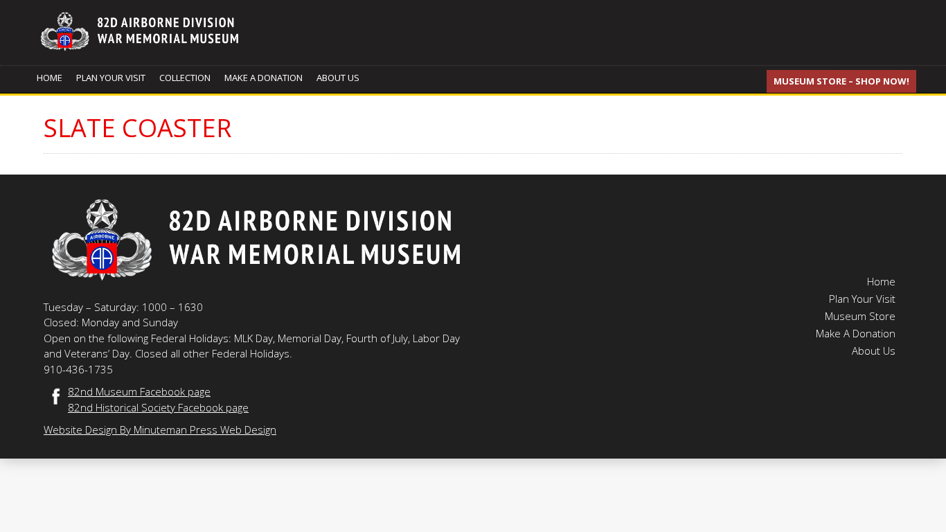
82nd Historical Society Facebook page (158, 407)
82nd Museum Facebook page (139, 391)
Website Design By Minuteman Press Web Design (160, 429)
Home (49, 77)
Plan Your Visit (110, 77)
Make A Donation (263, 77)
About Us (337, 77)
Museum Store (860, 316)
